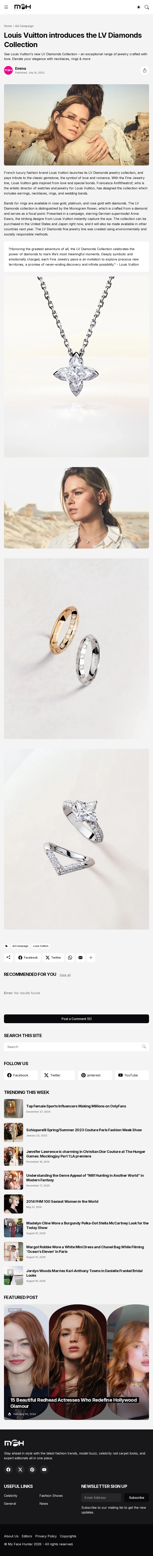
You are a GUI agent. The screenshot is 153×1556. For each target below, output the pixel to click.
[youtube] (44, 1469)
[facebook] (8, 1469)
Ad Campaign (24, 26)
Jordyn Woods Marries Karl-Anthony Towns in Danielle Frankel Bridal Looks (84, 1273)
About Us (11, 1536)
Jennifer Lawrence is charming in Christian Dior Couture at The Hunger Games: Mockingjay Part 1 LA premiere (85, 1154)
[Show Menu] (6, 7)
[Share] (144, 70)
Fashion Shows (51, 1496)
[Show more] (90, 957)
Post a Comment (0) (77, 1019)
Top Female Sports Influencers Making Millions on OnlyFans (76, 1106)
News (43, 1504)
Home (8, 26)
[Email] (80, 957)
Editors (27, 1536)
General (10, 1504)
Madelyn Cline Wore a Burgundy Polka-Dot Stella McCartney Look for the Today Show (87, 1225)
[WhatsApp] (70, 957)
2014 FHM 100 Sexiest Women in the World (62, 1201)
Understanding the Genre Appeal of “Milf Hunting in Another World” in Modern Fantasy (85, 1177)
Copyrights (68, 1536)
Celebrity (10, 1496)
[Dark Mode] (139, 7)
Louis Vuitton (40, 945)
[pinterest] (32, 1469)
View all (65, 975)
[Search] (147, 7)
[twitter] (20, 1469)
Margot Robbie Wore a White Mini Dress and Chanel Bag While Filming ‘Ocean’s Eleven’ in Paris (85, 1249)
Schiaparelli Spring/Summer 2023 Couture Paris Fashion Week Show (84, 1130)
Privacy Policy (46, 1536)
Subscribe (136, 1498)
